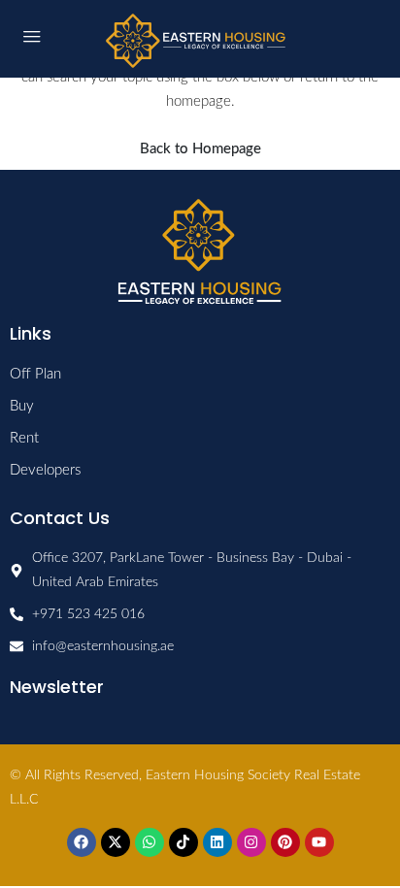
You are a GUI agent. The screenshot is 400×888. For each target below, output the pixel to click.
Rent (24, 438)
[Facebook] (81, 842)
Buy (22, 406)
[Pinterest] (285, 842)
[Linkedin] (217, 842)
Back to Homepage (200, 149)
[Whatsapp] (149, 842)
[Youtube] (319, 842)
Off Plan (35, 374)
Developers (45, 470)
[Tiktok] (183, 842)
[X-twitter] (115, 842)
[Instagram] (251, 842)
